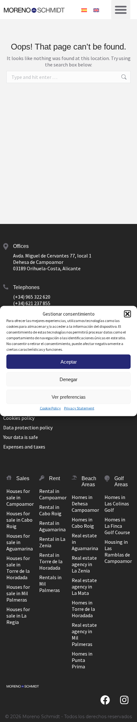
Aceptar (69, 361)
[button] (127, 314)
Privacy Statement (79, 408)
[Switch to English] (96, 9)
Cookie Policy (50, 408)
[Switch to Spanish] (84, 9)
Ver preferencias (69, 396)
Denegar (68, 379)
